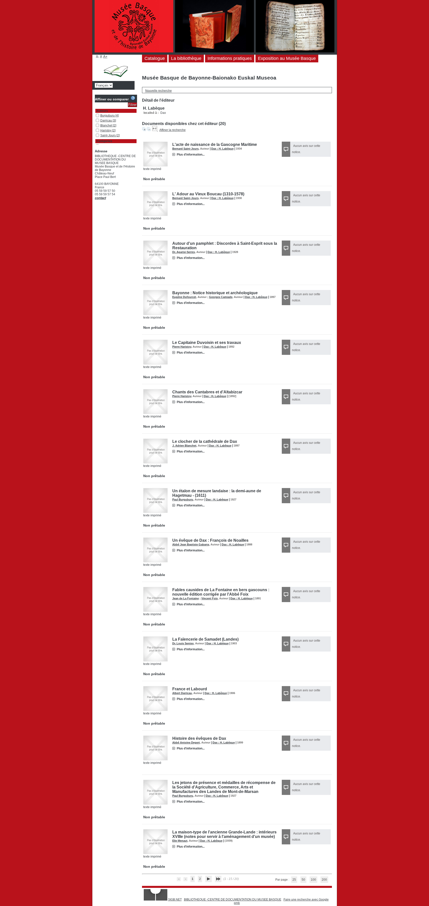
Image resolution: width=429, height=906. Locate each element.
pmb (237, 903)
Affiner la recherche (172, 130)
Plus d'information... (191, 154)
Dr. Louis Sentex (183, 643)
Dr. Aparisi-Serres (183, 251)
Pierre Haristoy (181, 346)
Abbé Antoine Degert (186, 742)
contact (100, 198)
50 (303, 879)
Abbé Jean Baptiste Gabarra (190, 544)
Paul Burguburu (182, 499)
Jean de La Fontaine (185, 598)
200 (324, 879)
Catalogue (154, 58)
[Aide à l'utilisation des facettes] (133, 98)
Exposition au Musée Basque (287, 58)
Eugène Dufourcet (184, 296)
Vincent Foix (209, 598)
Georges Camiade (220, 296)
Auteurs (102, 111)
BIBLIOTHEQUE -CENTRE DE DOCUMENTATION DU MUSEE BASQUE (232, 899)
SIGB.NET (175, 899)
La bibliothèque (186, 58)
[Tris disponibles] (155, 130)
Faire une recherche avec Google (306, 899)
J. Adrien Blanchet (184, 445)
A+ (105, 56)
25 (294, 879)
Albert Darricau (182, 693)
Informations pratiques (230, 58)
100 (313, 879)
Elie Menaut (179, 840)
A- (97, 56)
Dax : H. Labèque (222, 148)
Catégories (104, 141)
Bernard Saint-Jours (185, 148)
